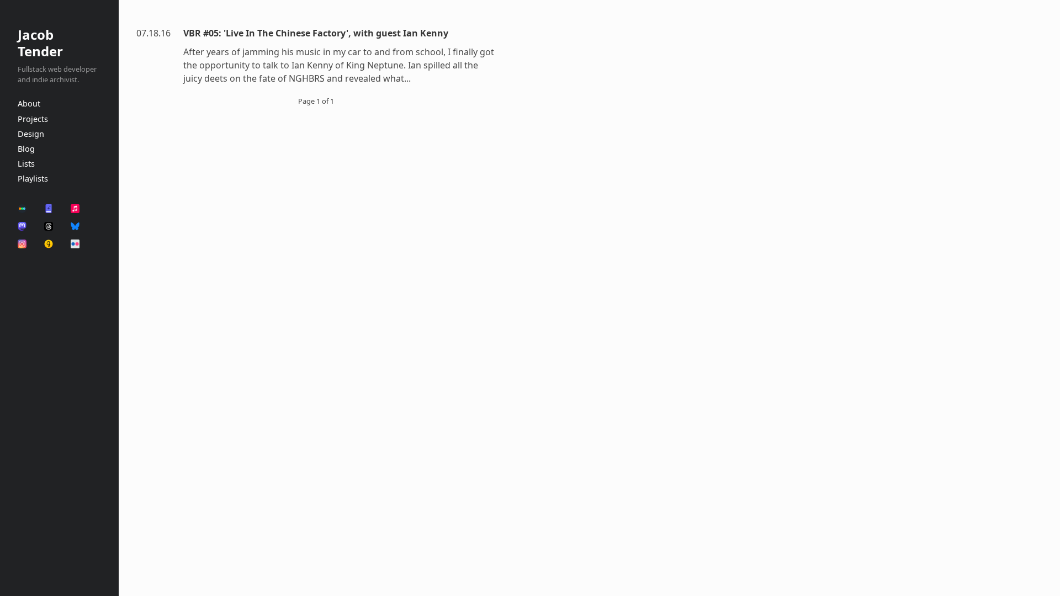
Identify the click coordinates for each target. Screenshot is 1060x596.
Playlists (33, 178)
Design (31, 134)
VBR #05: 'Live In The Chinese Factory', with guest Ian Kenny (315, 33)
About (29, 103)
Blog (26, 148)
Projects (33, 119)
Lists (26, 163)
